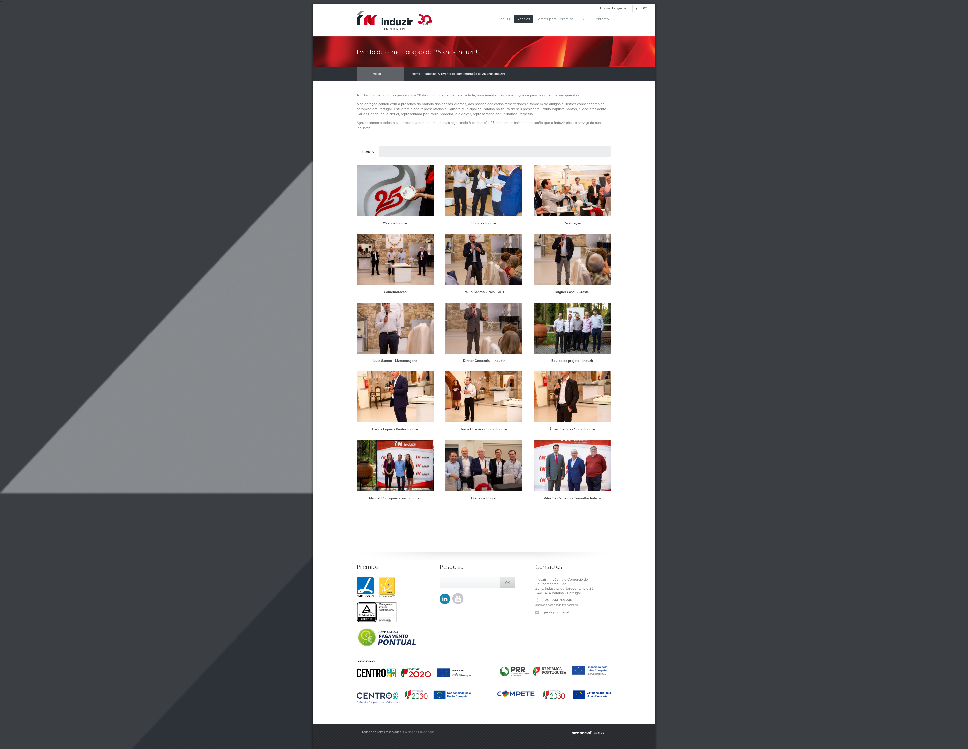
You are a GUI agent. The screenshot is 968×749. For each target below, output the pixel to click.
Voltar (377, 74)
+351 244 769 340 (557, 600)
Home (416, 74)
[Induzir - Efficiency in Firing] (394, 18)
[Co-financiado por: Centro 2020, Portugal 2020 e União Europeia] (414, 669)
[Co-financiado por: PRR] (554, 668)
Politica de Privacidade (419, 732)
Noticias (431, 74)
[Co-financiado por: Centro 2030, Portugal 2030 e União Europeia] (414, 697)
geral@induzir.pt (556, 612)
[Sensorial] (588, 732)
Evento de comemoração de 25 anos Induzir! (473, 74)
